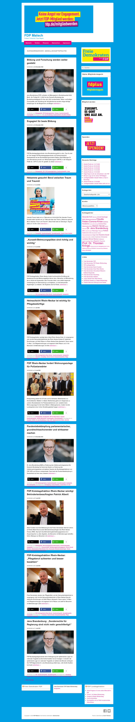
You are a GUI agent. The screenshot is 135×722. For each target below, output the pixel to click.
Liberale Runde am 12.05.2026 (92, 168)
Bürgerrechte (30, 676)
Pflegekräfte (35, 358)
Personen (46, 43)
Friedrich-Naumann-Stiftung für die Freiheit (95, 282)
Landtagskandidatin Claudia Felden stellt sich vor (97, 183)
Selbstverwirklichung (86, 248)
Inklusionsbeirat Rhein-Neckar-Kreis (40, 549)
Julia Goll (67, 420)
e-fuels (48, 420)
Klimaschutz (104, 237)
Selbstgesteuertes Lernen (104, 246)
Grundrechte (36, 486)
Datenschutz (56, 43)
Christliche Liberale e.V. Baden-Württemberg (95, 280)
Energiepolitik (46, 416)
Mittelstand (101, 239)
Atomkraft (29, 420)
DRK (83, 231)
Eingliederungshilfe (47, 296)
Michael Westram (94, 239)
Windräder (88, 250)
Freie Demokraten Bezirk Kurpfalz (93, 267)
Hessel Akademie (50, 235)
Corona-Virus (102, 224)
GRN (90, 232)
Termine (37, 43)
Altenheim (38, 356)
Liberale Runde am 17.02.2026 (92, 181)
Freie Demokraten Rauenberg (91, 275)
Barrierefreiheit (45, 547)
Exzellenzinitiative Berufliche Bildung (61, 114)
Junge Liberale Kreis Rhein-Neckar (93, 278)
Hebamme (43, 235)
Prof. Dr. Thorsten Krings (92, 244)
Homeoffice (42, 486)
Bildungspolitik (38, 113)
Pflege (66, 356)
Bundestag (68, 674)
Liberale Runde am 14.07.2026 (92, 164)
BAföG (33, 420)
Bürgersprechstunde (91, 219)
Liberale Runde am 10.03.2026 (92, 172)
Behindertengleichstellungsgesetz (57, 547)
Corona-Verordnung (93, 224)
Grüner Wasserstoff (31, 116)
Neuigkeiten (57, 688)
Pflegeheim (29, 358)
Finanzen (57, 113)
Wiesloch (29, 235)
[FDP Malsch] (58, 32)
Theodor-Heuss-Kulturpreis (41, 421)
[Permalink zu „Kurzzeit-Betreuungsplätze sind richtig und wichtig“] (45, 274)
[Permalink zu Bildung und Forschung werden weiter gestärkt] (50, 93)
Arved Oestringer (102, 217)
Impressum (66, 43)
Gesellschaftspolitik (64, 113)
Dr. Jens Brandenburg (48, 114)
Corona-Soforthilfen (92, 698)
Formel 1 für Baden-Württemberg (95, 694)
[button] (33, 109)
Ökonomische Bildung (60, 116)
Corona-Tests (63, 484)
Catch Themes (107, 715)
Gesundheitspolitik (56, 233)
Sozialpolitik (65, 294)
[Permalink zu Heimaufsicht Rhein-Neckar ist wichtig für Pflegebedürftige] (45, 335)
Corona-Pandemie (55, 484)
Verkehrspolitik (50, 418)
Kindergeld (51, 116)
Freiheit (105, 231)
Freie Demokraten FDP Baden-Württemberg (95, 263)
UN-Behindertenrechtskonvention (38, 550)
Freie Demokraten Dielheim (91, 276)
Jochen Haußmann (59, 235)
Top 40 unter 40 (58, 173)
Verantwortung (99, 248)
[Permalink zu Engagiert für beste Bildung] (50, 151)
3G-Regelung (48, 484)
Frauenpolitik (38, 233)
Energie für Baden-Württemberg (95, 696)
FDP (44, 171)
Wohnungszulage (51, 421)
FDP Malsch (33, 35)
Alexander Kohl (87, 217)
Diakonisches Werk (87, 226)
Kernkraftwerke (30, 421)
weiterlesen (57, 103)
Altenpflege (43, 356)
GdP (51, 420)
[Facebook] (105, 710)
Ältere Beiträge (29, 680)
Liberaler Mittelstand (41, 418)
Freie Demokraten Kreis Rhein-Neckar (94, 269)
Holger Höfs (95, 235)
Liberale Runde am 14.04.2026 (92, 170)
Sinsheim (93, 248)
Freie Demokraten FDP (90, 261)
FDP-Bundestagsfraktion (48, 113)
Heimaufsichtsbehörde (59, 356)
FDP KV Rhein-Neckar (55, 416)
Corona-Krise (96, 221)
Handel (99, 232)
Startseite (29, 43)
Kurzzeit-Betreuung (57, 296)
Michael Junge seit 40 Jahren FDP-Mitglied (95, 176)
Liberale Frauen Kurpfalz (66, 233)
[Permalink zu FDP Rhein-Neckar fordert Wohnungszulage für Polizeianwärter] (50, 396)
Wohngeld (67, 116)
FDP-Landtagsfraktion (89, 265)
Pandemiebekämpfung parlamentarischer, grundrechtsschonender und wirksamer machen (49, 429)
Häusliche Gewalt (104, 235)
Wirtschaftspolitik (58, 418)
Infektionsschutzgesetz (50, 486)
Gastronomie (85, 233)
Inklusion (29, 549)
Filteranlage (95, 231)
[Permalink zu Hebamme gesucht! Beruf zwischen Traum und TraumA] (40, 215)
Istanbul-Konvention (86, 237)
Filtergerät (100, 230)
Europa (89, 230)
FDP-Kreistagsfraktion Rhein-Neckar (43, 294)
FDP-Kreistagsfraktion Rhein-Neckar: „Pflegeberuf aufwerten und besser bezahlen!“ (46, 558)
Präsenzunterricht (94, 246)
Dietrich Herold (39, 296)
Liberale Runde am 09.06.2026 (92, 166)
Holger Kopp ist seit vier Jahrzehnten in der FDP (96, 174)
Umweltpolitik (30, 114)
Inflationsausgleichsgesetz (42, 116)
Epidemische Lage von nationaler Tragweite (63, 676)
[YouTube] (109, 710)
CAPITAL (42, 173)
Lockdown (59, 486)
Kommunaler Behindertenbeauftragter (57, 549)
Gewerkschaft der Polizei (58, 420)
